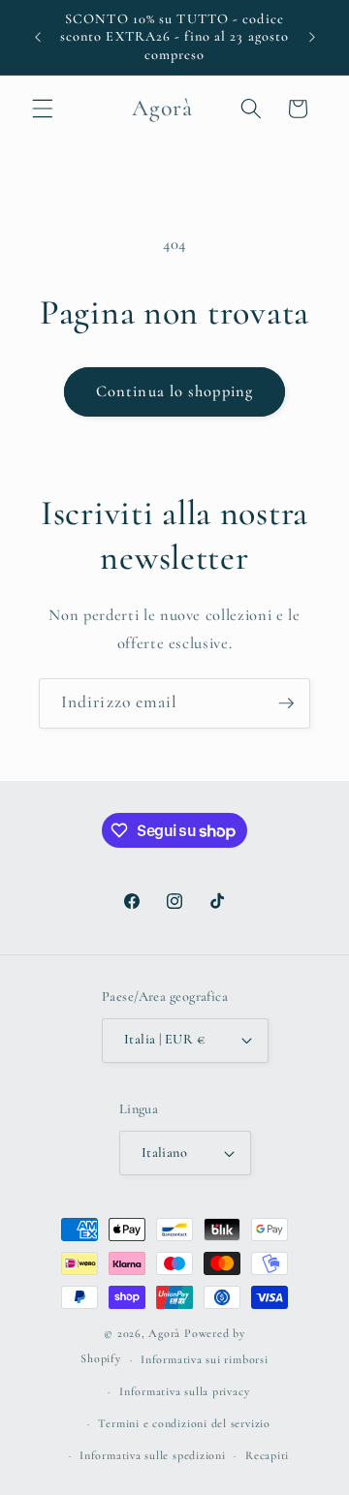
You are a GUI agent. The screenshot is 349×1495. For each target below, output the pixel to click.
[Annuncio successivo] (312, 37)
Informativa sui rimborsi (204, 1359)
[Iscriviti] (286, 703)
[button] (42, 108)
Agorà (164, 1333)
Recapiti (267, 1455)
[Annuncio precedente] (37, 37)
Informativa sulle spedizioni (152, 1455)
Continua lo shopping (174, 391)
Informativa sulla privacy (184, 1391)
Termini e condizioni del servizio (184, 1423)
